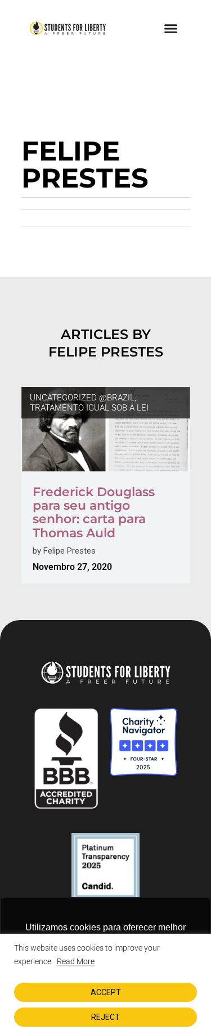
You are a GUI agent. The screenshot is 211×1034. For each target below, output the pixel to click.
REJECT (105, 1017)
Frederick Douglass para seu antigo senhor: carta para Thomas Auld (94, 512)
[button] (171, 28)
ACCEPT (106, 992)
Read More (76, 961)
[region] (105, 984)
